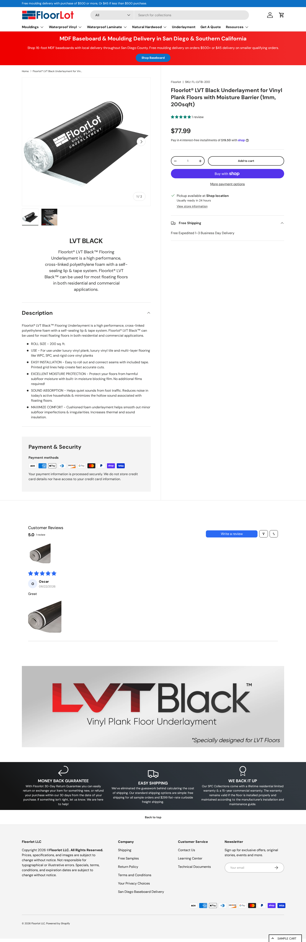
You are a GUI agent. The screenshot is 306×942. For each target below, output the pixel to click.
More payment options (227, 184)
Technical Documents (194, 867)
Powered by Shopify (58, 923)
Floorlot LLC (38, 923)
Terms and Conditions (134, 875)
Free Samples (128, 858)
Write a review (232, 534)
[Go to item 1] (40, 552)
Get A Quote (210, 27)
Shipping (124, 850)
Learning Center (190, 858)
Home (25, 71)
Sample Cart (286, 938)
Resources (235, 27)
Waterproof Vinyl (63, 27)
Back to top (153, 817)
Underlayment (183, 27)
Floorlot (176, 82)
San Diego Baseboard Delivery (141, 892)
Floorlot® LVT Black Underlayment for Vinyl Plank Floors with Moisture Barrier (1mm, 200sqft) (58, 71)
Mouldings (30, 27)
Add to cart (246, 161)
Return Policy (128, 867)
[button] (281, 15)
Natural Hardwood (147, 27)
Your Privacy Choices (134, 883)
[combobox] (169, 15)
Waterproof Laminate (104, 27)
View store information (192, 206)
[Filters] (263, 533)
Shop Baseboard (153, 58)
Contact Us (186, 850)
